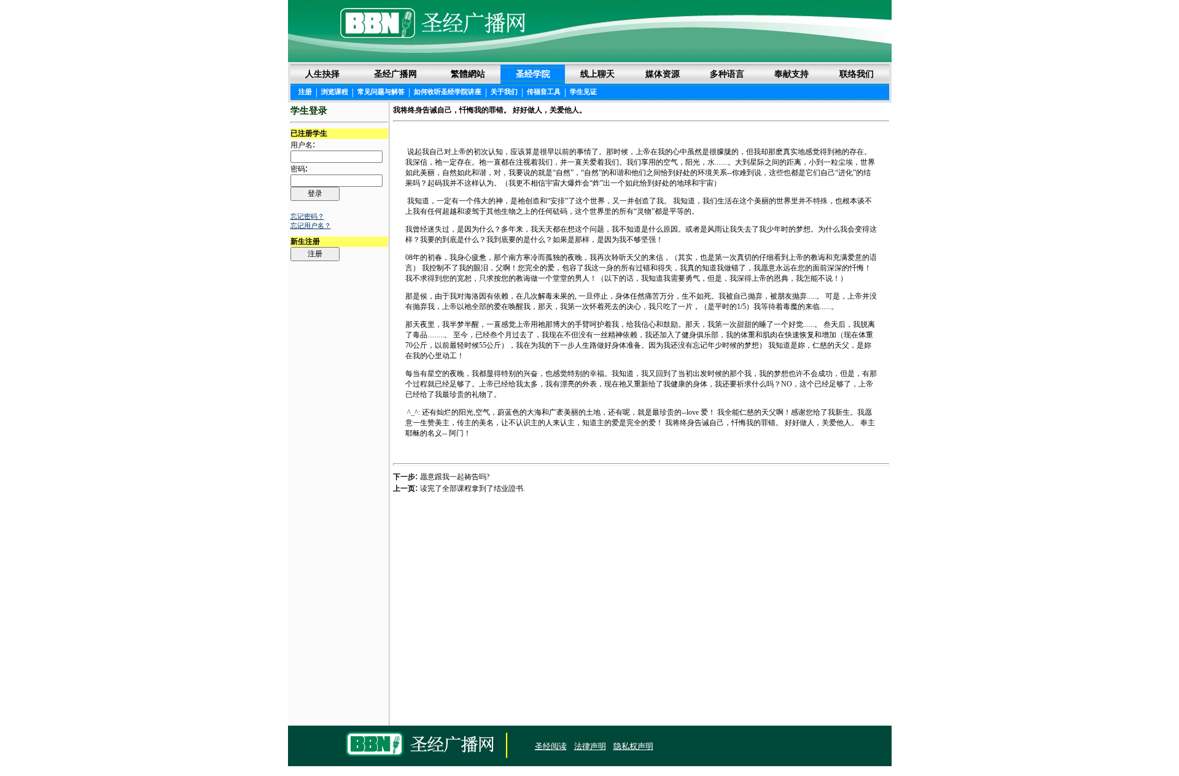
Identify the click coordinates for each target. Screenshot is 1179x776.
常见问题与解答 (381, 91)
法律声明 (590, 746)
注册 (305, 91)
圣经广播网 (395, 74)
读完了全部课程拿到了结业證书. (472, 488)
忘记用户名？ (310, 225)
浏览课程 (334, 91)
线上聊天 (597, 74)
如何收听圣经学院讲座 (447, 91)
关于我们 (504, 91)
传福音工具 (544, 91)
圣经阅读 (551, 746)
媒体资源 (662, 74)
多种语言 (727, 74)
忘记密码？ (307, 216)
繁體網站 (468, 74)
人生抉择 (322, 74)
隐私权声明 (633, 746)
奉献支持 (791, 74)
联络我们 (856, 74)
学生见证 (583, 91)
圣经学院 (533, 74)
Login (299, 746)
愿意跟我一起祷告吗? (454, 476)
